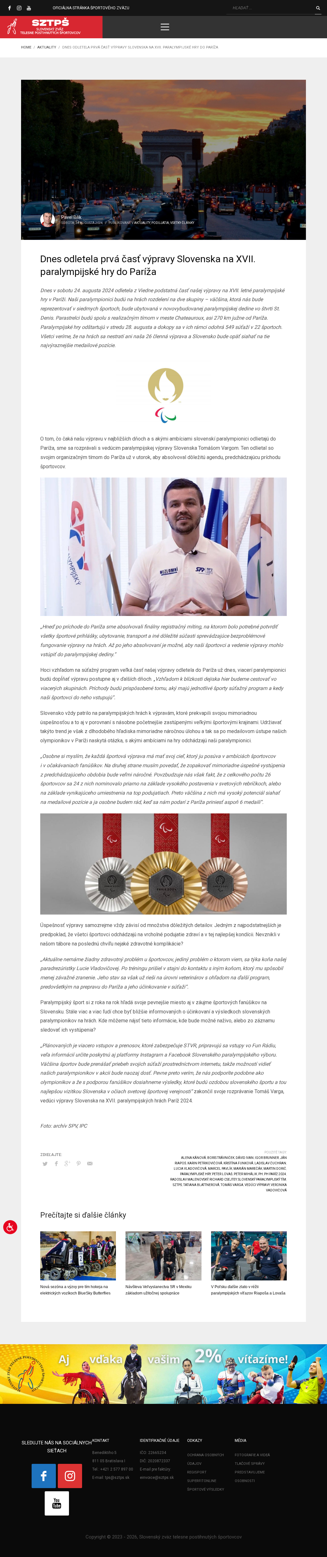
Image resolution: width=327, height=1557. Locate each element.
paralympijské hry (195, 1174)
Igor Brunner (267, 1158)
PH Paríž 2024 (275, 1174)
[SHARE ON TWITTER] (45, 1164)
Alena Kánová (193, 1158)
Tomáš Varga (232, 1185)
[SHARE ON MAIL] (90, 1163)
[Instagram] (19, 8)
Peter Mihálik (245, 1174)
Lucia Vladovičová (190, 1168)
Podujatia (160, 223)
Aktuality (142, 223)
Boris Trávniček (220, 1158)
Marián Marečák (247, 1168)
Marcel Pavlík (220, 1168)
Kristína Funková (238, 1163)
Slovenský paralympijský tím (262, 1179)
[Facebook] (9, 8)
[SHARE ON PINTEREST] (78, 1163)
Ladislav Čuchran (270, 1163)
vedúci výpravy (257, 1185)
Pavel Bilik (71, 217)
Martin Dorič (274, 1168)
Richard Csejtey (223, 1179)
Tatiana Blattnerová (201, 1185)
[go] (318, 8)
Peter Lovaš (222, 1174)
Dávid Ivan (245, 1158)
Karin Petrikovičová (204, 1163)
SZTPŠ (177, 1185)
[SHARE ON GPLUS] (67, 1163)
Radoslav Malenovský (189, 1179)
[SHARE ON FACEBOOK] (56, 1163)
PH (260, 1174)
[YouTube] (29, 8)
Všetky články (182, 223)
